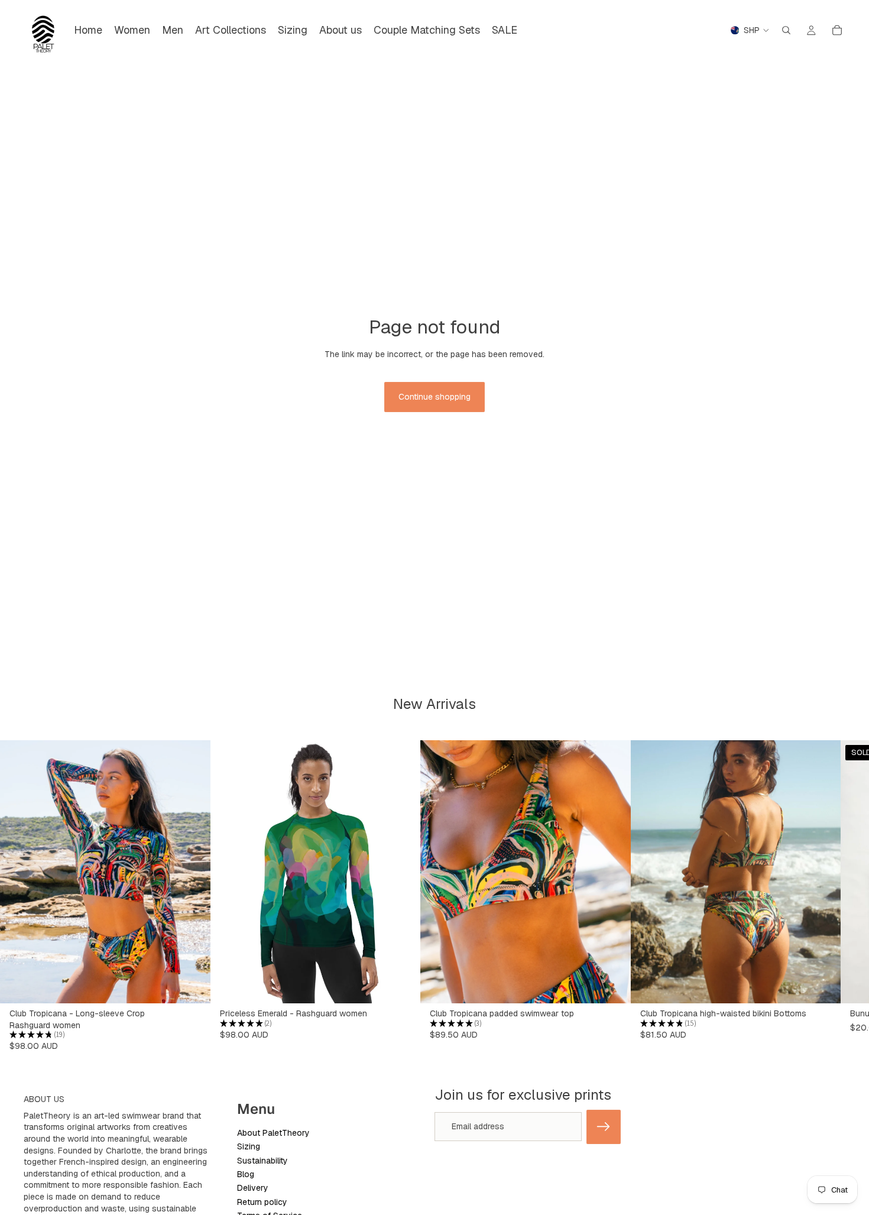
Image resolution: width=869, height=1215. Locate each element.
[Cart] (837, 30)
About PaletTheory (273, 1132)
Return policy (262, 1202)
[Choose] (192, 985)
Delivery (252, 1187)
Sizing (248, 1146)
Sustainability (262, 1160)
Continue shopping (434, 396)
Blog (245, 1174)
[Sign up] (603, 1127)
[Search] (786, 30)
